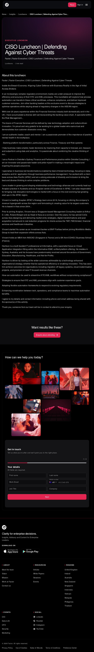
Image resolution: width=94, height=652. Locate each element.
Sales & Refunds (36, 648)
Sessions (37, 577)
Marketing (6, 633)
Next (47, 497)
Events (36, 581)
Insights (12, 14)
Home (4, 14)
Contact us (6, 585)
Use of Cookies (21, 648)
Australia (68, 577)
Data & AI (6, 621)
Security (5, 629)
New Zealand (70, 581)
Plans (72, 5)
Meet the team (8, 569)
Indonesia (69, 589)
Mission (5, 577)
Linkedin (39, 617)
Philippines (69, 602)
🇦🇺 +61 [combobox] (52, 482)
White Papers (38, 573)
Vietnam (68, 593)
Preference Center (70, 648)
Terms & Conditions (53, 648)
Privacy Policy (7, 648)
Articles (36, 569)
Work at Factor (8, 581)
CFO (4, 625)
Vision (4, 573)
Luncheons (22, 14)
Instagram (40, 625)
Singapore (69, 585)
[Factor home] (7, 5)
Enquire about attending (45, 335)
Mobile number (54, 479)
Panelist (39, 621)
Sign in (80, 4)
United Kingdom (71, 569)
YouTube (39, 629)
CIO (3, 617)
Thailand (68, 605)
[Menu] (86, 4)
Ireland (67, 573)
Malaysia (68, 597)
